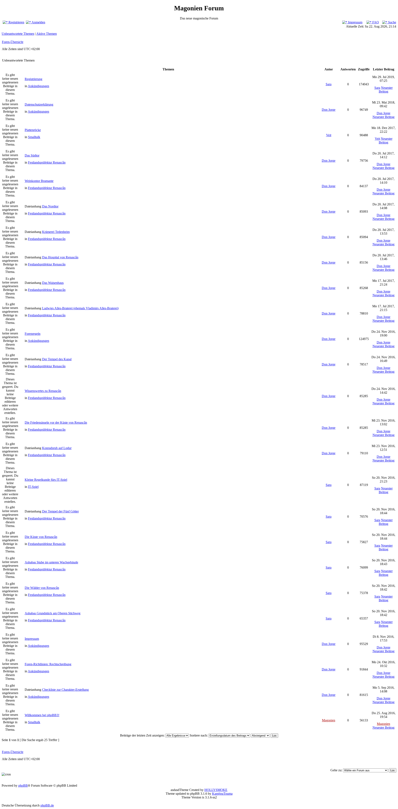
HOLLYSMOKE (215, 790)
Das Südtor (32, 155)
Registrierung (33, 79)
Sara (328, 84)
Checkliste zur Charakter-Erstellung (65, 689)
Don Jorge (328, 109)
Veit (328, 135)
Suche (391, 22)
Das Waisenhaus (53, 283)
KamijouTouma (222, 793)
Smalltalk (34, 137)
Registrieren (16, 22)
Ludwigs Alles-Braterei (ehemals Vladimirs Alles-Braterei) (80, 308)
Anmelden (38, 22)
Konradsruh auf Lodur (57, 448)
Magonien (328, 720)
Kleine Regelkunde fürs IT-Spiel (46, 479)
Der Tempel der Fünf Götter (60, 511)
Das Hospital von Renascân (60, 257)
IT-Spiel (33, 486)
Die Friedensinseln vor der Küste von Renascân (56, 422)
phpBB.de (47, 805)
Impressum (354, 22)
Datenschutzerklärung (39, 104)
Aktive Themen (46, 33)
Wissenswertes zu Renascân (43, 391)
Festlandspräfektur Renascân (47, 162)
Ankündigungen (38, 86)
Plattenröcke (33, 130)
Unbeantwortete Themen (18, 33)
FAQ (375, 22)
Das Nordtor (50, 206)
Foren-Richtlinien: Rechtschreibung (48, 664)
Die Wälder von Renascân (42, 588)
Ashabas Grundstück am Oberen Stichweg (52, 613)
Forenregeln (32, 333)
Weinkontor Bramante (39, 181)
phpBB (23, 785)
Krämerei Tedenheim (56, 232)
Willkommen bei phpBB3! (42, 715)
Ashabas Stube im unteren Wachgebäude (51, 562)
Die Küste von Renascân (41, 537)
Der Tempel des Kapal (57, 359)
